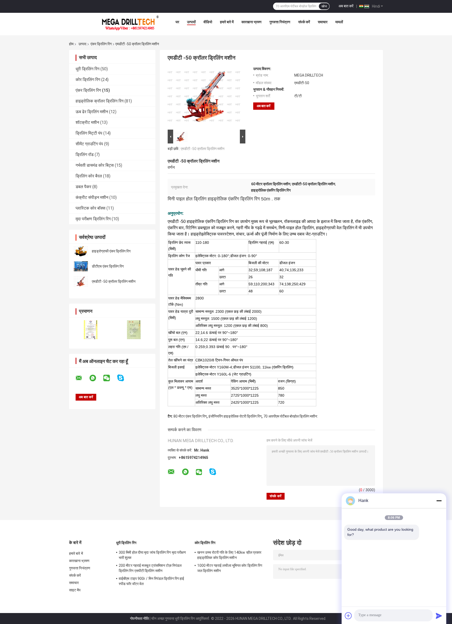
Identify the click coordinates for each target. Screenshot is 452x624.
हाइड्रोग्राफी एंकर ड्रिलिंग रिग (111, 251)
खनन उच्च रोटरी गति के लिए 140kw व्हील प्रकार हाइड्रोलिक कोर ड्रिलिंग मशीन (229, 555)
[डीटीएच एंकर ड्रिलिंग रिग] (81, 266)
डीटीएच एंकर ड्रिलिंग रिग (108, 266)
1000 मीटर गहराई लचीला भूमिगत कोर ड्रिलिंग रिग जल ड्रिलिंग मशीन (229, 568)
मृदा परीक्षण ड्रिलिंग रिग (93, 218)
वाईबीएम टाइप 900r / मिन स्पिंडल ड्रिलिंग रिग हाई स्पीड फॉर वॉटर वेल (151, 581)
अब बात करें (345, 6)
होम (71, 44)
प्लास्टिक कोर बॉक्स (90, 208)
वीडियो (208, 22)
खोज (324, 6)
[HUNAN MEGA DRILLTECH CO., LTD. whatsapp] (96, 378)
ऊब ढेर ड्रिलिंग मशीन (92, 111)
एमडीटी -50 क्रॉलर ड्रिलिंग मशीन (113, 281)
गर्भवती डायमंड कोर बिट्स (95, 165)
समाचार (322, 22)
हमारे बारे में (227, 22)
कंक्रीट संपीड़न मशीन (92, 197)
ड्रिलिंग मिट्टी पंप (89, 133)
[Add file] (348, 615)
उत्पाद (82, 44)
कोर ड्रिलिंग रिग (88, 79)
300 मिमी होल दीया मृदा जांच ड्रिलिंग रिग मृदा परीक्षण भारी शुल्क (152, 555)
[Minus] (439, 501)
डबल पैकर (83, 186)
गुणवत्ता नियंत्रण (279, 22)
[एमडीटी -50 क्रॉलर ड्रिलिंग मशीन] (81, 281)
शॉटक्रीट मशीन (87, 122)
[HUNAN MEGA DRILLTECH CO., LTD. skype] (124, 378)
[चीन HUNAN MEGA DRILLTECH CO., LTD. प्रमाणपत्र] (90, 329)
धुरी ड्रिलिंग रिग (87, 68)
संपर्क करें (304, 22)
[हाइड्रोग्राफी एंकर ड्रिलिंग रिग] (81, 251)
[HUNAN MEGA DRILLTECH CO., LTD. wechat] (109, 378)
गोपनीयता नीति (139, 618)
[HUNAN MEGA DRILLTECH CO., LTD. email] (82, 378)
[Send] (439, 615)
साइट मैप (75, 590)
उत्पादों (191, 22)
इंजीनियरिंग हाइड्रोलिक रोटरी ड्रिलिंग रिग (235, 416)
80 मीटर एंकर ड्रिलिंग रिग (190, 416)
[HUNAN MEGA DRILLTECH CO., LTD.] (130, 23)
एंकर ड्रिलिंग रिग (101, 44)
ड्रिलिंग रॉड (85, 154)
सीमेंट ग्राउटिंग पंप (89, 143)
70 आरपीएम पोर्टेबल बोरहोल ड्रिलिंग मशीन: (290, 416)
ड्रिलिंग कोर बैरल (89, 176)
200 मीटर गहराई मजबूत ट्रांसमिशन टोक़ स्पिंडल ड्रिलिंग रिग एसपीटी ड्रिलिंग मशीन (150, 568)
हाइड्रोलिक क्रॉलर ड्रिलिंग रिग (99, 101)
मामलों (339, 22)
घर (177, 22)
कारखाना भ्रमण (251, 22)
